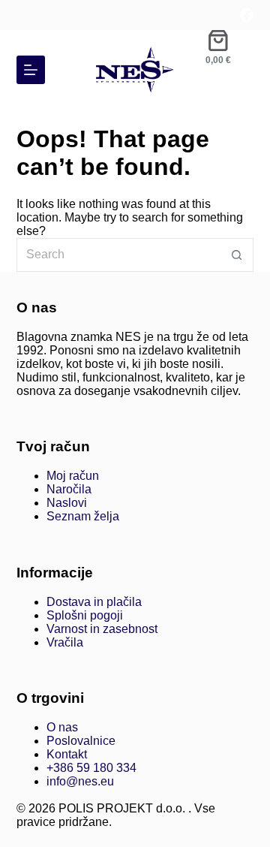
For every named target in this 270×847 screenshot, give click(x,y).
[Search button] (237, 255)
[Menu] (30, 70)
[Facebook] (247, 15)
